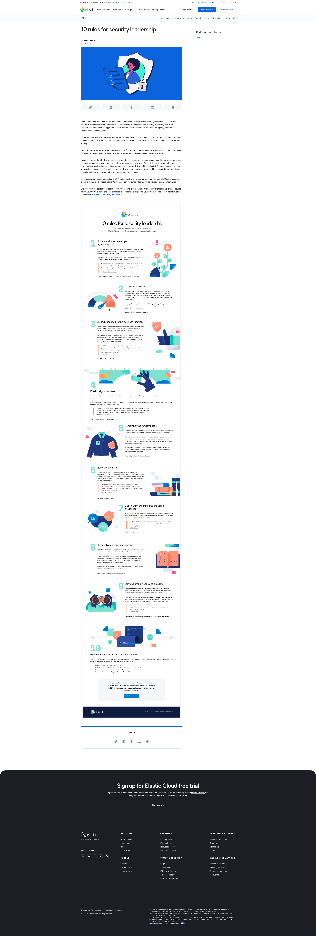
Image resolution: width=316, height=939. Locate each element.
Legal (162, 863)
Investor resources (218, 839)
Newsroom (125, 850)
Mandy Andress (91, 40)
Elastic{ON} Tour (217, 867)
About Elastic (126, 839)
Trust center (165, 867)
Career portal (126, 867)
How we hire (126, 871)
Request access (167, 847)
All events (214, 875)
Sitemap (120, 910)
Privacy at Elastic (168, 871)
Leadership (125, 843)
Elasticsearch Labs (182, 18)
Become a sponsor (218, 871)
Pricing (155, 9)
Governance (215, 843)
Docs (162, 9)
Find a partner (166, 839)
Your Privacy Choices (173, 923)
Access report (126, 2)
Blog (84, 18)
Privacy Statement (109, 910)
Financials (214, 847)
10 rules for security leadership (210, 32)
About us (195, 2)
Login (234, 2)
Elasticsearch (197, 792)
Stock (212, 850)
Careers (123, 863)
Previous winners (217, 863)
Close (198, 37)
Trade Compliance (168, 875)
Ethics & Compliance (169, 878)
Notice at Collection (156, 923)
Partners (204, 2)
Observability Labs (220, 18)
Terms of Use (96, 910)
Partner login (166, 843)
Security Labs (201, 18)
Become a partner (168, 850)
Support (212, 2)
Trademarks (85, 910)
